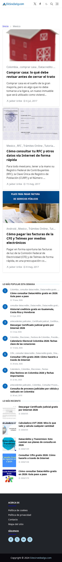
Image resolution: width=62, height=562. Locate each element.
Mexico (11, 146)
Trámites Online (33, 146)
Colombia (13, 67)
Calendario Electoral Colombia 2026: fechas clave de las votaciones (33, 342)
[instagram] (29, 539)
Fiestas (45, 369)
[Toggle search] (52, 4)
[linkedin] (23, 539)
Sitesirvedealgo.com (41, 557)
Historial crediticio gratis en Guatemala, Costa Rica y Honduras (32, 311)
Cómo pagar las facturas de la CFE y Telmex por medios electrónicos (30, 238)
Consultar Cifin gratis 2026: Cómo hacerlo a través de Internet (37, 457)
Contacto (13, 519)
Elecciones (25, 337)
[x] (35, 4)
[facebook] (40, 4)
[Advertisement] (31, 15)
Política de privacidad (19, 514)
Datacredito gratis (48, 289)
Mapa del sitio (15, 524)
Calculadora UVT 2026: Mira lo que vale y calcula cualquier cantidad (37, 424)
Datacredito (45, 67)
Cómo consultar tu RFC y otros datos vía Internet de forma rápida (30, 155)
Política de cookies (18, 510)
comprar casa (28, 67)
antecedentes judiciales (20, 321)
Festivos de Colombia (40, 337)
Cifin (12, 353)
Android (12, 228)
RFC (19, 146)
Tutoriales (50, 146)
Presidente (56, 337)
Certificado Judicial (40, 321)
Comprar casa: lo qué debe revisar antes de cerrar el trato (31, 74)
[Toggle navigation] (57, 3)
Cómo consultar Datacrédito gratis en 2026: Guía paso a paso (38, 473)
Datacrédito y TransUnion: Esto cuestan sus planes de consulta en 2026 (37, 442)
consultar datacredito (29, 289)
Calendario (15, 369)
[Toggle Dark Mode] (46, 3)
